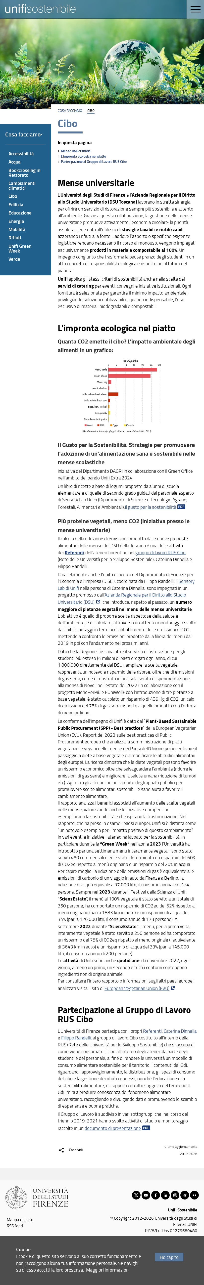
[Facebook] (155, 1195)
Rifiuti (14, 237)
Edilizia (15, 204)
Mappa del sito (20, 1219)
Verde (14, 259)
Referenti (74, 552)
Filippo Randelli (76, 1037)
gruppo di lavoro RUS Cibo (160, 552)
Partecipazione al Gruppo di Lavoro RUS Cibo (94, 161)
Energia (16, 221)
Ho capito (169, 1257)
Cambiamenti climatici (22, 185)
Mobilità (16, 229)
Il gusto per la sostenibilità (150, 507)
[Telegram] (184, 1195)
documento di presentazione (113, 1128)
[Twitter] (136, 1195)
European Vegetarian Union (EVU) (136, 988)
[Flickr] (194, 1195)
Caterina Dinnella (180, 1031)
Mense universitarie (76, 150)
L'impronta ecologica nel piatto (83, 156)
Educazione (20, 212)
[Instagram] (175, 1195)
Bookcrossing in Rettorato (24, 172)
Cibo (12, 196)
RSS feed (15, 1226)
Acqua (14, 161)
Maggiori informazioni (108, 1269)
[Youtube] (146, 1195)
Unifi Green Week (19, 248)
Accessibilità (21, 153)
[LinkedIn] (165, 1195)
